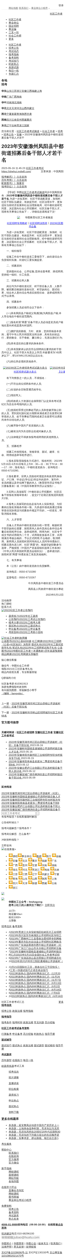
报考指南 (14, 54)
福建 (34, 90)
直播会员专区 (16, 1190)
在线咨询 (14, 1156)
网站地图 (13, 8)
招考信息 (6, 926)
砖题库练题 (7, 1066)
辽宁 (9, 125)
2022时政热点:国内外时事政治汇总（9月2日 (35, 986)
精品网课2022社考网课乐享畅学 (19, 654)
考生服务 (6, 1143)
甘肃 (29, 113)
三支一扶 (14, 32)
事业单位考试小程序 (20, 1200)
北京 (9, 108)
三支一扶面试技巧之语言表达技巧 (29, 970)
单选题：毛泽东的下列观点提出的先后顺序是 (34, 1134)
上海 (39, 90)
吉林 (14, 125)
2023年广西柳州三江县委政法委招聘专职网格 (35, 938)
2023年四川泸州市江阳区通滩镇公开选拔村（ (37, 961)
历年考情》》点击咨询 (14, 180)
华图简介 (6, 1243)
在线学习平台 (9, 1187)
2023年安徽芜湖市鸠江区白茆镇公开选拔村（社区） (30, 793)
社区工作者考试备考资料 (15, 1028)
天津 (14, 108)
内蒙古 (30, 108)
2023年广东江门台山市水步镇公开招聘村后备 (35, 948)
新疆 (14, 113)
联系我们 (23, 8)
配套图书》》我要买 (12, 183)
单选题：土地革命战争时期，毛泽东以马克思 (34, 1128)
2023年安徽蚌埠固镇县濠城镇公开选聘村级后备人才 (30, 796)
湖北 (14, 102)
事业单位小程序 (39, 8)
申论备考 (17, 1033)
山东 (9, 90)
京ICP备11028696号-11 (14, 1252)
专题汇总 (14, 73)
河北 (19, 108)
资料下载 (14, 1112)
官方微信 (14, 1162)
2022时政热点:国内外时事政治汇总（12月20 (35, 973)
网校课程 (14, 1171)
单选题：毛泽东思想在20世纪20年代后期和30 (34, 1131)
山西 (24, 108)
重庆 (29, 119)
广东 (9, 96)
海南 (19, 96)
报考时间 (17, 1022)
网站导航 (14, 1178)
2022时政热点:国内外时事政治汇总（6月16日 (37, 996)
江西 (29, 90)
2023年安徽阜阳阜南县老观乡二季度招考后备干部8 (30, 803)
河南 (9, 102)
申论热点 (14, 1100)
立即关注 (50, 905)
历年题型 (6, 1060)
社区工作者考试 (35, 168)
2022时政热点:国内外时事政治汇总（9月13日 (35, 983)
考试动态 (14, 51)
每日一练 (14, 70)
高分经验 (50, 1022)
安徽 (24, 90)
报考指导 (6, 1016)
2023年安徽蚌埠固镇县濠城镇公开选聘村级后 (35, 951)
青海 (19, 113)
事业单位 (14, 22)
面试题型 (39, 1045)
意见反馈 (19, 1246)
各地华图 (14, 1181)
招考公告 (14, 47)
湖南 (19, 102)
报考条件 (6, 1022)
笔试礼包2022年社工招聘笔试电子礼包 (34, 647)
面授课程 (14, 1174)
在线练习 (17, 1060)
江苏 (14, 90)
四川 (9, 119)
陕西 (24, 113)
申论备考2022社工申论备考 (24, 628)
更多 (11, 38)
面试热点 (17, 1045)
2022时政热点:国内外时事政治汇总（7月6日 (35, 992)
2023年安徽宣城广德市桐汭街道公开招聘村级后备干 (30, 809)
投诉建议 (6, 1233)
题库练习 (14, 1094)
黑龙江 (20, 125)
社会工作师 (15, 35)
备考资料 (14, 57)
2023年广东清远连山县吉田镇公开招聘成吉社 (35, 958)
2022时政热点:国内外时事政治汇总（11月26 (35, 976)
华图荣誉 (19, 1243)
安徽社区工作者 (44, 732)
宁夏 (9, 113)
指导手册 (50, 1033)
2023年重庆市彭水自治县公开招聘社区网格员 (35, 941)
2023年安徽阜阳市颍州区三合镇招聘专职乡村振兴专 (30, 799)
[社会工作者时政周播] (14, 637)
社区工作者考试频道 (28, 131)
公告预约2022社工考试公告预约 (27, 619)
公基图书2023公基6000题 (16, 641)
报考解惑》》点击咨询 (14, 176)
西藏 (24, 119)
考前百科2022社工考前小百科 (26, 632)
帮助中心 (6, 1149)
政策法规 (17, 1010)
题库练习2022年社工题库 (23, 616)
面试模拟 (50, 1045)
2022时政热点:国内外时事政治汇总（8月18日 (35, 989)
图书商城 (14, 1196)
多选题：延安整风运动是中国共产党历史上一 (34, 1125)
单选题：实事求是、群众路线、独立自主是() (33, 1138)
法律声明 (6, 1246)
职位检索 (14, 1089)
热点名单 (14, 1218)
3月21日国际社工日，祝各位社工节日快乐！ (35, 967)
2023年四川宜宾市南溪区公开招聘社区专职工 (35, 935)
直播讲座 (14, 1083)
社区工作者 (56, 13)
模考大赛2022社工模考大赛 (24, 622)
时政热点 (14, 64)
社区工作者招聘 (25, 732)
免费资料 (6, 1205)
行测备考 (6, 1033)
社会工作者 (48, 131)
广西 (14, 96)
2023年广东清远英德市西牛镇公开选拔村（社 (35, 945)
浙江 (19, 90)
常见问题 (39, 1022)
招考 (60, 131)
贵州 (19, 119)
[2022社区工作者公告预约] (17, 610)
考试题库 (6, 1054)
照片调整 (14, 1077)
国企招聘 (14, 25)
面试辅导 (6, 1039)
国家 (26, 125)
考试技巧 (14, 60)
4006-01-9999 (9, 1224)
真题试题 (14, 67)
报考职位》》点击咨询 (14, 186)
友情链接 (31, 1246)
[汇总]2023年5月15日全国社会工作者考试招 (35, 954)
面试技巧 (6, 1045)
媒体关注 (43, 1243)
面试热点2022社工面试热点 (24, 625)
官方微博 (14, 1159)
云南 (14, 119)
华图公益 (31, 1243)
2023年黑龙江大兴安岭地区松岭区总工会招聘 (35, 932)
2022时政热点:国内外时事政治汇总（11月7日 (35, 979)
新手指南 (6, 1168)
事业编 (12, 29)
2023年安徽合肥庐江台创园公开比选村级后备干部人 (30, 806)
